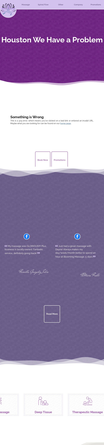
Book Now (42, 160)
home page (65, 123)
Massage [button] (26, 4)
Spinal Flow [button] (43, 4)
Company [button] (78, 4)
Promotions (96, 4)
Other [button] (60, 4)
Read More (52, 314)
